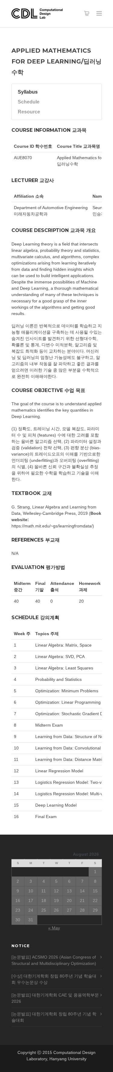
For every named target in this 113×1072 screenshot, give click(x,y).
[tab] (52, 92)
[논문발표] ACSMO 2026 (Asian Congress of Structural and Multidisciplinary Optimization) (53, 960)
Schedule (28, 101)
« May (54, 927)
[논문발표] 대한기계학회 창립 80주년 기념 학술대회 (53, 1017)
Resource (29, 111)
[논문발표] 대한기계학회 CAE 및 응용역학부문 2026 (55, 998)
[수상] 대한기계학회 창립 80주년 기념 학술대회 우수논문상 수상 (53, 979)
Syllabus (28, 91)
